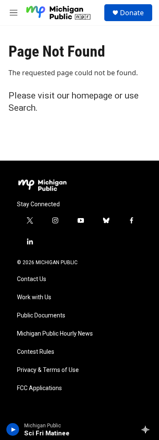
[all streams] (148, 429)
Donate (132, 12)
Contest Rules (35, 352)
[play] (13, 429)
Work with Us (34, 297)
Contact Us (31, 279)
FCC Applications (39, 388)
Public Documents (41, 315)
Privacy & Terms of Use (48, 370)
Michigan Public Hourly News (55, 334)
